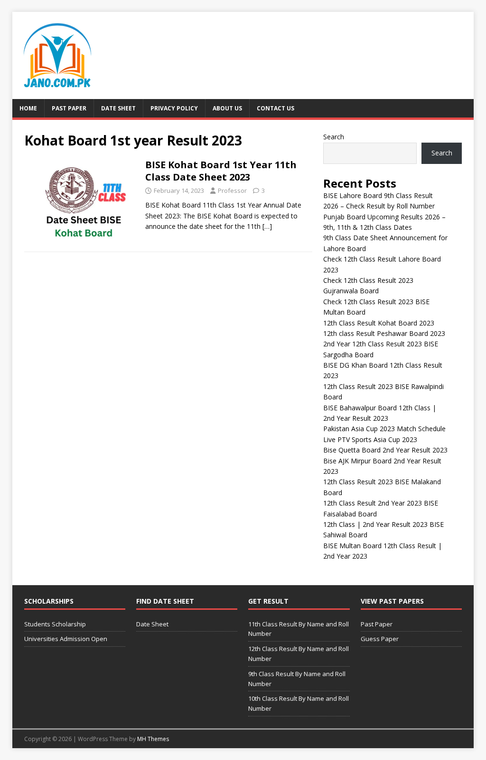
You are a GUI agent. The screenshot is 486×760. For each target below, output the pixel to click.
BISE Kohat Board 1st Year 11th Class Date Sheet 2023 (221, 170)
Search (333, 136)
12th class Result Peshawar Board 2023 (384, 333)
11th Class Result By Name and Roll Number (298, 629)
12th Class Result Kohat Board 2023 (378, 322)
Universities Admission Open (65, 638)
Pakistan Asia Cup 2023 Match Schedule (384, 428)
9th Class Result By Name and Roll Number (297, 679)
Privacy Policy (174, 108)
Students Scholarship (55, 624)
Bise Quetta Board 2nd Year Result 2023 (385, 449)
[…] (267, 226)
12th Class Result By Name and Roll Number (298, 653)
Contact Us (275, 108)
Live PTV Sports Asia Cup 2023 (370, 439)
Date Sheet (118, 108)
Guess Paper (380, 638)
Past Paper (69, 108)
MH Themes (153, 739)
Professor (232, 190)
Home (28, 108)
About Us (227, 108)
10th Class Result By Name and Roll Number (298, 703)
